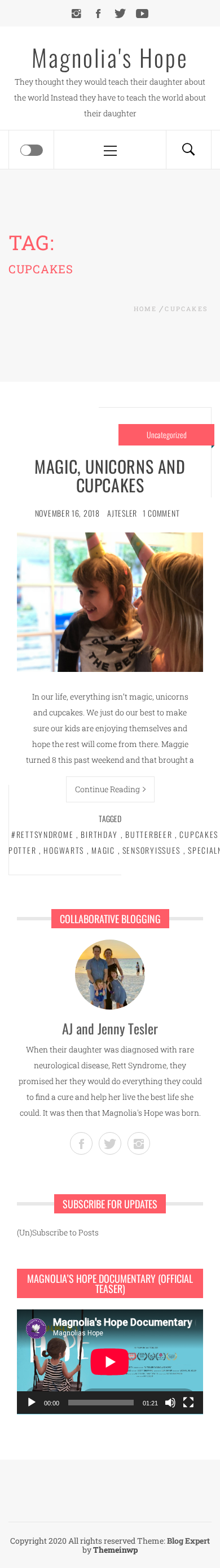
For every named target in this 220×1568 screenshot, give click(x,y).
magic (103, 850)
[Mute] (170, 1402)
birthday (99, 834)
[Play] (31, 1402)
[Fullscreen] (188, 1402)
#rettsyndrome (42, 834)
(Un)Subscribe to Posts (58, 1232)
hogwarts (63, 850)
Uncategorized (167, 434)
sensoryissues (151, 850)
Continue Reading (107, 789)
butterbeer (148, 834)
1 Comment (161, 513)
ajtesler (122, 513)
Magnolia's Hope (110, 57)
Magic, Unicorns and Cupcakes (109, 475)
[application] (110, 1361)
